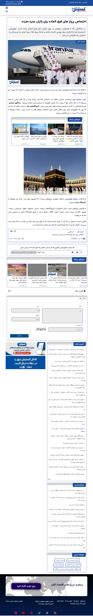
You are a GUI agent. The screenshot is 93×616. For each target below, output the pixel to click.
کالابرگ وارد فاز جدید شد (76, 505)
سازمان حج (77, 99)
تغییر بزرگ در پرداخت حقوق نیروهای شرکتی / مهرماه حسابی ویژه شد (67, 379)
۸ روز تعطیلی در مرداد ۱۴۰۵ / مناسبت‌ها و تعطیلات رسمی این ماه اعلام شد (67, 491)
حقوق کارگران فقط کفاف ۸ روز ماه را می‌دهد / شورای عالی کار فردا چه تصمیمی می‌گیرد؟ (66, 355)
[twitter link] (46, 612)
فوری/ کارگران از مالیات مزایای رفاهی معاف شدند (70, 474)
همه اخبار (60, 601)
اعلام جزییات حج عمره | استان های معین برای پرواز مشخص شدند (18, 280)
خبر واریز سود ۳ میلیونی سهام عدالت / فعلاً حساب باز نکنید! (66, 509)
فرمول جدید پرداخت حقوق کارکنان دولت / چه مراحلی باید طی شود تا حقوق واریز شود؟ (66, 400)
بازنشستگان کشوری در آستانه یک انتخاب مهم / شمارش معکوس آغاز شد (68, 515)
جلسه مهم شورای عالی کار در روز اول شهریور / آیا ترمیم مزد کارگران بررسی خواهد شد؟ (67, 415)
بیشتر (49, 479)
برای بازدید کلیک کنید (26, 586)
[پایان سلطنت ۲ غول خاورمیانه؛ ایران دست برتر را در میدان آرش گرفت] (77, 252)
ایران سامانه (9, 601)
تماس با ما (68, 601)
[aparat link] (15, 612)
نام (38, 306)
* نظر (80, 306)
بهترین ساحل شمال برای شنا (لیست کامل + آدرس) (38, 137)
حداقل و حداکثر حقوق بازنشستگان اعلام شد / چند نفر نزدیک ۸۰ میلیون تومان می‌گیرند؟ (67, 460)
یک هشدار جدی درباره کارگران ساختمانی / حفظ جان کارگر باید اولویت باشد (67, 393)
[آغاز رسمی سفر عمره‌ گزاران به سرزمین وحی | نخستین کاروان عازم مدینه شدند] (37, 270)
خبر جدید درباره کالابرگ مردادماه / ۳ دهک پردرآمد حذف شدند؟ (68, 422)
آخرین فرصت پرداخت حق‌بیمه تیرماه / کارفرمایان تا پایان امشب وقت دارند (68, 371)
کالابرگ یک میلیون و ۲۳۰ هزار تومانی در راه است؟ (69, 361)
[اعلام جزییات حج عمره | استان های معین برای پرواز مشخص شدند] (17, 270)
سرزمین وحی (25, 247)
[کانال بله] (25, 362)
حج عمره (35, 247)
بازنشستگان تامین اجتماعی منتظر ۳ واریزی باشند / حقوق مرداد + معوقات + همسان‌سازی (68, 437)
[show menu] (7, 8)
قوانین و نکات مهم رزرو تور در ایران (21, 137)
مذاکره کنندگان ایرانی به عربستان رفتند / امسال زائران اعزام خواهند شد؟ (57, 280)
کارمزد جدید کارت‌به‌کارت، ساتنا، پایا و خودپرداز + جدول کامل (66, 349)
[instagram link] (30, 612)
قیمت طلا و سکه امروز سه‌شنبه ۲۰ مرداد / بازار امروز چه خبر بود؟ (67, 539)
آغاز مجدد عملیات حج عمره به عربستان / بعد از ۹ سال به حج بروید (77, 280)
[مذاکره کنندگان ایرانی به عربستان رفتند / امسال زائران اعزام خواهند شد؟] (57, 270)
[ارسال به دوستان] (15, 231)
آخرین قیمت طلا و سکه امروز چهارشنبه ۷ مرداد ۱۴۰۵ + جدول (66, 521)
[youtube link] (23, 612)
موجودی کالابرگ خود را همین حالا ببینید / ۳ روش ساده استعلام (68, 430)
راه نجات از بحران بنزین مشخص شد (73, 443)
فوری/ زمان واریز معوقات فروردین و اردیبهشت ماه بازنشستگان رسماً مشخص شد (67, 386)
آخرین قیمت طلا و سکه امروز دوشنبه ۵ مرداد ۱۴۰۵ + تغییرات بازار (66, 546)
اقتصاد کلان (80, 232)
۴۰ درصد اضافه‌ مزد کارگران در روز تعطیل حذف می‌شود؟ (67, 366)
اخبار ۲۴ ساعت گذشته (77, 603)
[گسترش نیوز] (78, 9)
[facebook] (81, 252)
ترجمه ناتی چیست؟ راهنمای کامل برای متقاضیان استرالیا (58, 138)
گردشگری (71, 232)
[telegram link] (38, 612)
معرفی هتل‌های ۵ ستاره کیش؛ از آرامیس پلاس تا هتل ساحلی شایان (74, 138)
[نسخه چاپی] (11, 231)
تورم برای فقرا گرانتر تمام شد (75, 533)
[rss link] (54, 612)
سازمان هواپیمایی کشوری (63, 247)
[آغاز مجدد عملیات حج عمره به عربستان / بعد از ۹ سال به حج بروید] (77, 270)
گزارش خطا (79, 291)
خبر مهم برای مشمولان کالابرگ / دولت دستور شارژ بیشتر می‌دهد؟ (68, 449)
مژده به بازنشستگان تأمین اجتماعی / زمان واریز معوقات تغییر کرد (67, 408)
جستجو (82, 601)
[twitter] (73, 252)
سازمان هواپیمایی (71, 199)
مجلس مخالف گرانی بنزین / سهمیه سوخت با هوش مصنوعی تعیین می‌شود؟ (67, 468)
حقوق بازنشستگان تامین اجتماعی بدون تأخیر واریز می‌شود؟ (67, 455)
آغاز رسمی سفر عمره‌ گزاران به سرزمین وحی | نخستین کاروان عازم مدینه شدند (37, 280)
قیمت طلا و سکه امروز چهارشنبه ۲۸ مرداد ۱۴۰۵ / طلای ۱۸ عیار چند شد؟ (67, 499)
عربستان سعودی (46, 247)
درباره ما (76, 601)
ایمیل (37, 315)
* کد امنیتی (80, 325)
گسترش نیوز (45, 603)
